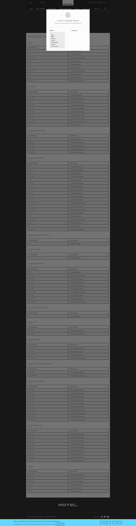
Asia (52, 34)
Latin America (54, 46)
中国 (52, 36)
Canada (53, 44)
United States (54, 42)
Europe (53, 40)
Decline (117, 522)
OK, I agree (105, 522)
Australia (53, 38)
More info (59, 524)
